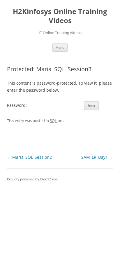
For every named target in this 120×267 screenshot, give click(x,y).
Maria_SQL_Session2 (29, 157)
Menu (60, 47)
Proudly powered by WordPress (32, 179)
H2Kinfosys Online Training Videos (60, 16)
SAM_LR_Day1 (97, 157)
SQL (53, 120)
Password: (17, 105)
